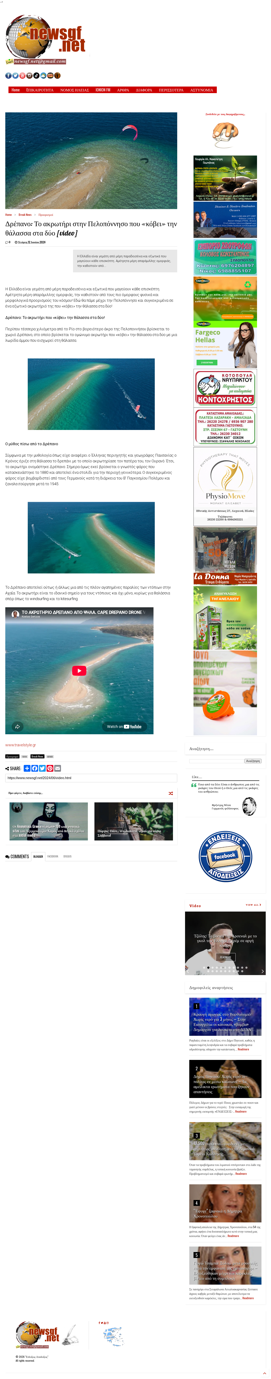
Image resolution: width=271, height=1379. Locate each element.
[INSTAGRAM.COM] (29, 77)
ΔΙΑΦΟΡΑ (144, 89)
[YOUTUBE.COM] (22, 77)
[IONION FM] (57, 77)
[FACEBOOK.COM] (8, 77)
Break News (25, 214)
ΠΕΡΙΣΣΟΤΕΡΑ (171, 89)
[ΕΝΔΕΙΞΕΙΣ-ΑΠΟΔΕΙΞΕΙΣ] (50, 77)
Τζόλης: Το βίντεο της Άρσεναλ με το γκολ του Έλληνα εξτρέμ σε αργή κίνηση (225, 940)
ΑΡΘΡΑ (123, 89)
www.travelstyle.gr (20, 745)
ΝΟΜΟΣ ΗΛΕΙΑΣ (74, 89)
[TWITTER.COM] (15, 77)
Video (195, 905)
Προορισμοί (46, 214)
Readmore (225, 957)
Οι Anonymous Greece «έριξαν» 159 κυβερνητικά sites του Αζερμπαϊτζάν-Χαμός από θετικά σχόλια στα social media (48, 831)
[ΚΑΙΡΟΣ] (43, 77)
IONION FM (103, 89)
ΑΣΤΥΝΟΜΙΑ (201, 89)
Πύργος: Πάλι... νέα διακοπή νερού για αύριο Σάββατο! (129, 833)
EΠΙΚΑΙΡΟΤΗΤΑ (40, 89)
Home (16, 89)
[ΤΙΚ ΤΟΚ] (36, 77)
